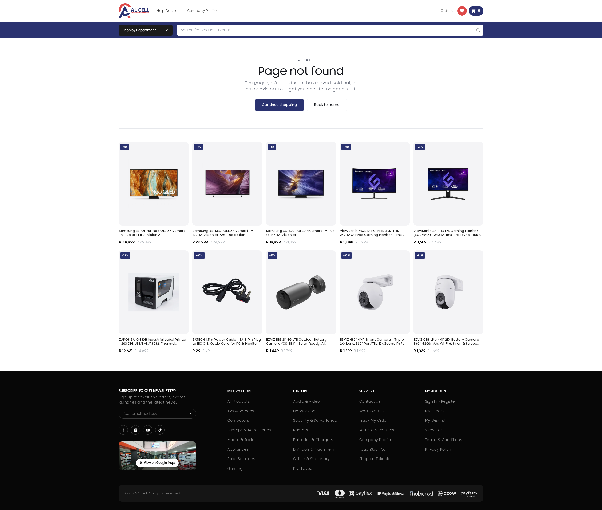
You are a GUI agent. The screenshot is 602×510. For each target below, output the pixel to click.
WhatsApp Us (371, 411)
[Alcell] (134, 10)
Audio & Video (306, 401)
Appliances (238, 449)
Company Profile (202, 10)
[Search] (479, 30)
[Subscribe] (190, 413)
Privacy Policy (438, 449)
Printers (300, 430)
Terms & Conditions (443, 440)
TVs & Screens (240, 411)
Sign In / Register (441, 401)
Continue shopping (279, 105)
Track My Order (373, 420)
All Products (238, 401)
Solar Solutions (241, 459)
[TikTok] (160, 430)
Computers (238, 420)
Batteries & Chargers (313, 440)
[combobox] (326, 30)
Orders (447, 10)
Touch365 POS (372, 449)
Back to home (327, 105)
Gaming (235, 468)
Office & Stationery (311, 459)
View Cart (434, 430)
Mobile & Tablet (241, 440)
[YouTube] (147, 430)
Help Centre (167, 10)
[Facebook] (123, 430)
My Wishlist (435, 420)
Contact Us (369, 401)
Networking (304, 411)
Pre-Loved (302, 468)
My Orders (434, 411)
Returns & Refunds (376, 430)
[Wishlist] (462, 11)
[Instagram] (135, 430)
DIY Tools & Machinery (314, 449)
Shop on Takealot (375, 459)
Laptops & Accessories (249, 430)
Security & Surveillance (315, 420)
